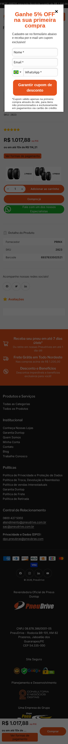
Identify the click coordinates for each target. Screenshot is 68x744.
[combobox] (17, 72)
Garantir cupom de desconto (35, 87)
